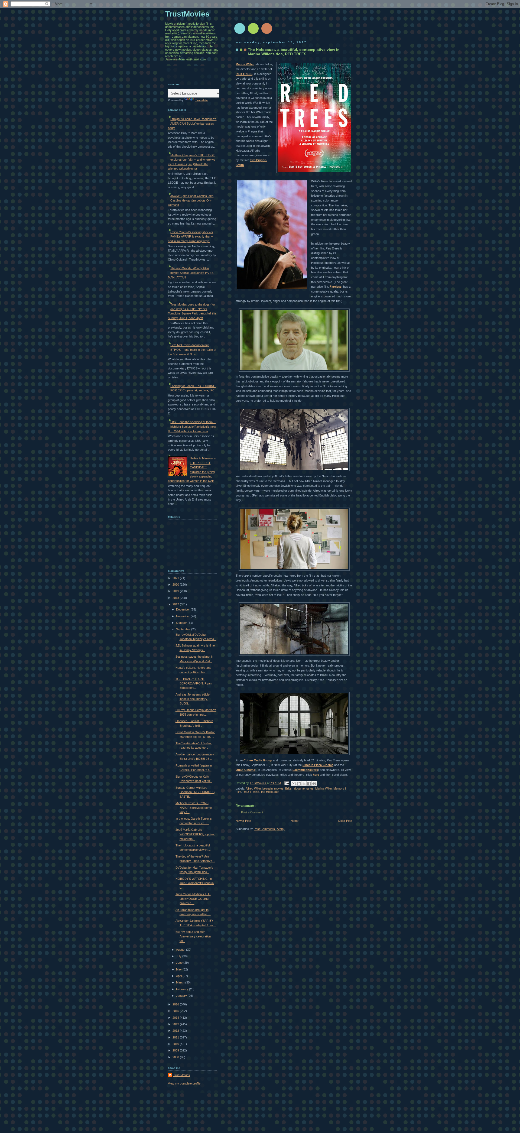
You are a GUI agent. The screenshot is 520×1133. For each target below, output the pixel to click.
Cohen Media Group (257, 760)
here (316, 774)
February (182, 989)
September (183, 629)
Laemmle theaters (305, 769)
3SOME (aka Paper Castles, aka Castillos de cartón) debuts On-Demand (190, 200)
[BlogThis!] (298, 783)
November (183, 616)
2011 (176, 1037)
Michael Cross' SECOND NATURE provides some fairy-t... (194, 807)
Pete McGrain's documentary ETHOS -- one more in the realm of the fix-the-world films (192, 349)
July (179, 956)
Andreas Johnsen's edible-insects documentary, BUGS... (193, 699)
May (179, 969)
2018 (176, 597)
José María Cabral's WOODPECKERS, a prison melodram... (195, 834)
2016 (176, 1004)
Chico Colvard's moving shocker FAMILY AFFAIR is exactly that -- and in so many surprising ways (190, 237)
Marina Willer (245, 64)
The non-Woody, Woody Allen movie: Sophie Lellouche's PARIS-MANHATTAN (191, 273)
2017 (176, 604)
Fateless (336, 286)
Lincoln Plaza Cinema (318, 765)
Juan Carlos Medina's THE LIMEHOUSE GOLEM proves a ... (193, 898)
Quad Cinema (245, 769)
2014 (176, 1017)
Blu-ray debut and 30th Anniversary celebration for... (193, 936)
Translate (201, 100)
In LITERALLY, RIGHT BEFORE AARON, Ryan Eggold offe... (194, 683)
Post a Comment (252, 812)
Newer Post (243, 820)
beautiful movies (273, 788)
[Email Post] (286, 782)
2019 (176, 591)
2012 (176, 1030)
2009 (176, 1050)
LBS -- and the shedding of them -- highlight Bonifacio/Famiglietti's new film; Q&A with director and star (192, 426)
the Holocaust (270, 791)
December (183, 609)
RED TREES (244, 74)
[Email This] (293, 783)
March (180, 982)
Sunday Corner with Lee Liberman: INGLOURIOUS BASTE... (195, 792)
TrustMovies (258, 782)
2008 (176, 1057)
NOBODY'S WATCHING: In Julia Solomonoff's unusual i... (195, 883)
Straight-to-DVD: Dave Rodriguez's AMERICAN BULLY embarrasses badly (192, 123)
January (182, 995)
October (182, 622)
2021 (176, 578)
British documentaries (299, 788)
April (179, 976)
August (181, 949)
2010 (176, 1044)
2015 (176, 1010)
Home (294, 820)
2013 (176, 1024)
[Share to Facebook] (309, 783)
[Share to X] (304, 783)
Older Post (345, 820)
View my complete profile (184, 1083)
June (179, 962)
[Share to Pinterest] (314, 783)
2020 (176, 584)
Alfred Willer (253, 788)
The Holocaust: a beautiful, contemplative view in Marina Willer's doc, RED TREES (294, 51)
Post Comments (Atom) (269, 828)
